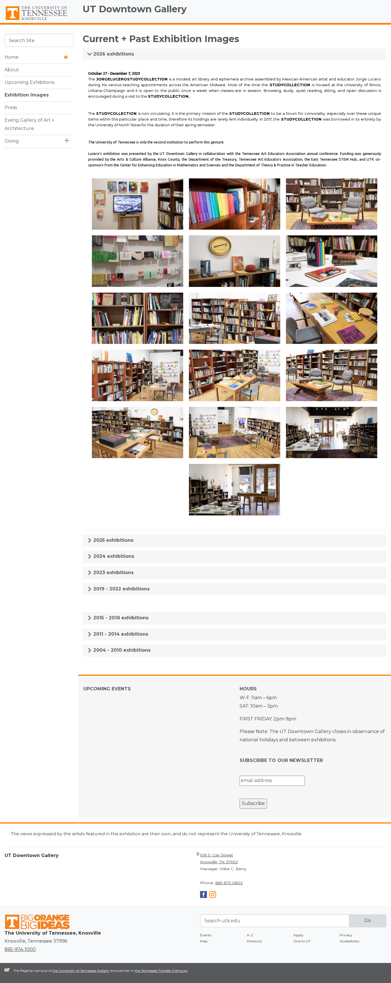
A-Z (250, 935)
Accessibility (350, 941)
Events (205, 935)
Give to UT (302, 941)
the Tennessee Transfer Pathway (161, 970)
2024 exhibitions (113, 556)
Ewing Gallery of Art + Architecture (29, 124)
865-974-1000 (20, 949)
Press (11, 107)
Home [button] (12, 57)
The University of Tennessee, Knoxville (39, 20)
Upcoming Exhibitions (29, 82)
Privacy (346, 935)
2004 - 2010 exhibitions (121, 650)
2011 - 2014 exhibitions (120, 634)
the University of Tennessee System (80, 970)
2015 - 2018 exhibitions (120, 617)
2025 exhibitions (112, 540)
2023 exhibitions (113, 572)
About (12, 69)
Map (204, 941)
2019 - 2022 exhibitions (121, 589)
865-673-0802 (229, 882)
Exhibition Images (27, 94)
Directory (254, 941)
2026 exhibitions (113, 54)
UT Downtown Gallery (135, 9)
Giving (12, 140)
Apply (298, 935)
